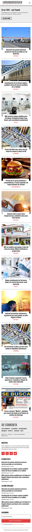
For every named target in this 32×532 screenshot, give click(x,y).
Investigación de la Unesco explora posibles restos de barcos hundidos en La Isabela (16, 85)
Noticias (16, 56)
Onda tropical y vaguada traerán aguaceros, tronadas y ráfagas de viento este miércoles (16, 380)
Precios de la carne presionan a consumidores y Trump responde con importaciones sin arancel (16, 183)
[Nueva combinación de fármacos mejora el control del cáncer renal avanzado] (16, 269)
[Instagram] (7, 453)
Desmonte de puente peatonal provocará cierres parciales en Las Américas (16, 52)
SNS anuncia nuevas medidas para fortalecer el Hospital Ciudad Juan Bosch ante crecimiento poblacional (16, 118)
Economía (15, 153)
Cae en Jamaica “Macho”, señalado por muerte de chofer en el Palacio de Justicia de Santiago (16, 413)
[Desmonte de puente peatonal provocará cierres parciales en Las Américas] (16, 38)
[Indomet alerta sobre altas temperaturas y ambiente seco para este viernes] (16, 202)
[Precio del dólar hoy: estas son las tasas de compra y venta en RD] (16, 138)
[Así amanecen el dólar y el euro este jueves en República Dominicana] (16, 335)
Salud (15, 122)
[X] (11, 453)
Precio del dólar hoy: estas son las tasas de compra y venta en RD (16, 150)
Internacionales (16, 186)
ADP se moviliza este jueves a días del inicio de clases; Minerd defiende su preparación (16, 249)
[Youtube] (15, 453)
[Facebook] (3, 453)
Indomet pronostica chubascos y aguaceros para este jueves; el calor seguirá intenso (16, 315)
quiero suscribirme (15, 520)
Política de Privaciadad (18, 524)
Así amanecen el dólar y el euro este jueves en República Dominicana (16, 348)
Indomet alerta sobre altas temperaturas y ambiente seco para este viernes (16, 216)
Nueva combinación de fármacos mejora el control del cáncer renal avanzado (16, 282)
